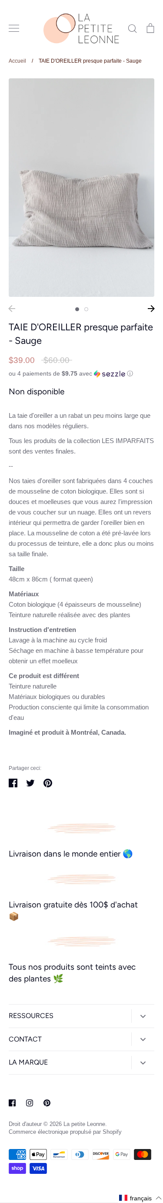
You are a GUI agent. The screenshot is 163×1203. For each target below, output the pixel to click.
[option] (81, 187)
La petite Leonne (84, 1124)
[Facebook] (12, 1103)
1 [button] (77, 309)
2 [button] (86, 309)
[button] (81, 374)
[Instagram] (29, 1103)
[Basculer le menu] (13, 28)
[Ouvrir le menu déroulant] (142, 1016)
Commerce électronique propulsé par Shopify (65, 1132)
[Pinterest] (47, 1103)
